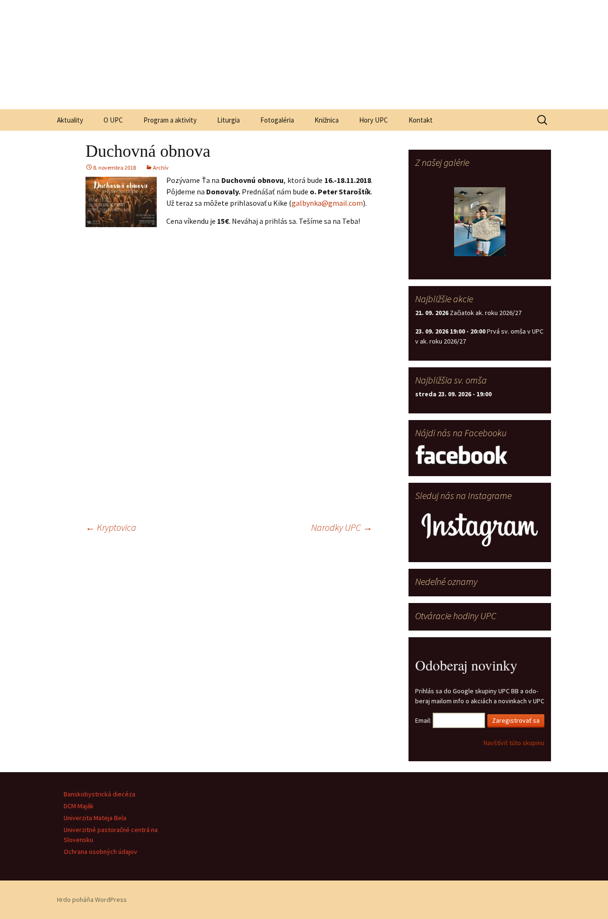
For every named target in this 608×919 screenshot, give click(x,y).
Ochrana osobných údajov (100, 851)
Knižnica (326, 119)
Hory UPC (373, 119)
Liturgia (228, 119)
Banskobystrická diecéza (99, 794)
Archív (161, 167)
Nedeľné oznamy (446, 581)
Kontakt (420, 119)
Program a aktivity (170, 119)
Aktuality (70, 119)
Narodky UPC (341, 527)
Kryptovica (111, 527)
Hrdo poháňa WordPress (92, 899)
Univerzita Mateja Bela (95, 818)
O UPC (113, 119)
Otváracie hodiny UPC (455, 616)
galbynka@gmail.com (327, 203)
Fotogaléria (277, 119)
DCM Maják (79, 806)
